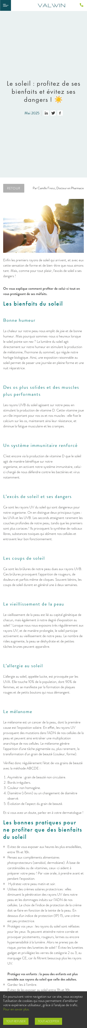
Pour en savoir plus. (16, 1009)
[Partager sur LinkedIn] (46, 113)
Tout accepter (48, 1021)
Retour (13, 188)
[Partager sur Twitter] (53, 113)
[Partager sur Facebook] (60, 113)
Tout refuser (15, 1021)
